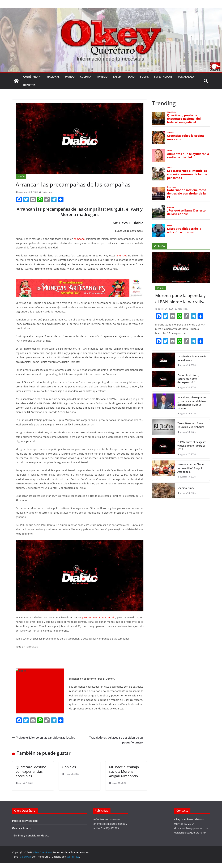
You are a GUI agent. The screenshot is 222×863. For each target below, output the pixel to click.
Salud (117, 76)
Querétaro (30, 76)
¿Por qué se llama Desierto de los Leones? (186, 212)
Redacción (47, 192)
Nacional (53, 76)
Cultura (85, 76)
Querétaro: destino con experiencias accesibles (31, 771)
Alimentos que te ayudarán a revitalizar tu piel (188, 155)
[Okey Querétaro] (111, 11)
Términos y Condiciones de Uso (30, 835)
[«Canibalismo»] (163, 490)
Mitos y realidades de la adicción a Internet (184, 230)
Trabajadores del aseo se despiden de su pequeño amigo (116, 740)
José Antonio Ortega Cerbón (99, 617)
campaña (79, 238)
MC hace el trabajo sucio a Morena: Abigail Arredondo (124, 771)
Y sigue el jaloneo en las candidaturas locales (45, 737)
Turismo (102, 76)
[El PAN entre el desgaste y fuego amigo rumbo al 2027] (163, 448)
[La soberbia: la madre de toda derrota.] (163, 361)
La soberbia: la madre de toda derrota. (191, 358)
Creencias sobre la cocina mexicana (185, 137)
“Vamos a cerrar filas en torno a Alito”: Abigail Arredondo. (191, 468)
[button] (39, 76)
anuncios (121, 255)
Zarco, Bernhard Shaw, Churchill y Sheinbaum (190, 425)
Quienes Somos (21, 828)
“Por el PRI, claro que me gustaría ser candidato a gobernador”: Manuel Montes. (191, 403)
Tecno (130, 76)
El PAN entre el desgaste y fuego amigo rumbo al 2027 (191, 445)
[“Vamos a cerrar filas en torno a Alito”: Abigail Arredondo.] (163, 470)
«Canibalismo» (185, 488)
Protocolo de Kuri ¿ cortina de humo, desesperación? (188, 378)
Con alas (69, 767)
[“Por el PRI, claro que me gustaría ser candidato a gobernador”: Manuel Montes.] (163, 405)
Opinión (21, 176)
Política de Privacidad (25, 820)
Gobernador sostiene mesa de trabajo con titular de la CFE (186, 193)
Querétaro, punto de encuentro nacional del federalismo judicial (184, 118)
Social (144, 76)
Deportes (29, 85)
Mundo (70, 76)
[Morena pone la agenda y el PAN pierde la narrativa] (181, 267)
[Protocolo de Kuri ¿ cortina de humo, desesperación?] (163, 381)
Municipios (171, 112)
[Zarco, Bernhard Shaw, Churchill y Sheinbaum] (163, 427)
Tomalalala (186, 76)
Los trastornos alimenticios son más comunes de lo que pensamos (187, 174)
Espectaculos (163, 76)
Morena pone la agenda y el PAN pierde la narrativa (180, 298)
